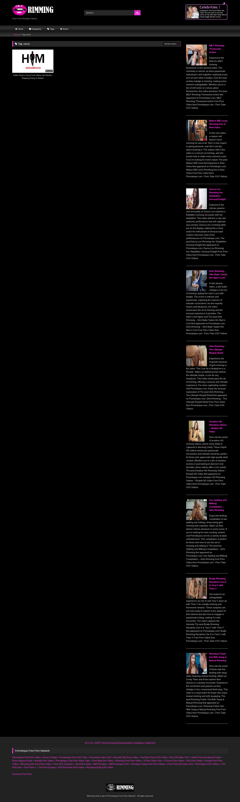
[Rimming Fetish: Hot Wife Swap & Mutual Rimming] (196, 673)
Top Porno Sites (83, 764)
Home (20, 29)
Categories (36, 29)
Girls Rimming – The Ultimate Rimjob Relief (217, 349)
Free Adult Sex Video (102, 761)
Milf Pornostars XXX (119, 764)
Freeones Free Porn (22, 774)
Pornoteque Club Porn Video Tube (73, 761)
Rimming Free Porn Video (128, 761)
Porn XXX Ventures (63, 764)
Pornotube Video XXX (100, 757)
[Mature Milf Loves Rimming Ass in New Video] (196, 140)
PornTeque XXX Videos (207, 764)
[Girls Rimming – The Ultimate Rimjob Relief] (196, 365)
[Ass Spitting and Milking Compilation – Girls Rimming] (196, 519)
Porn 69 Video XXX (179, 757)
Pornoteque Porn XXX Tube (73, 757)
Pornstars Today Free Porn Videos (148, 764)
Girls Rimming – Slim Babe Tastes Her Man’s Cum (218, 274)
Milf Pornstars (100, 764)
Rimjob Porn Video (44, 761)
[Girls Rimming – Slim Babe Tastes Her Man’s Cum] (196, 290)
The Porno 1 (30, 767)
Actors (65, 29)
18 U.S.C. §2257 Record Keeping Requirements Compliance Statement (120, 743)
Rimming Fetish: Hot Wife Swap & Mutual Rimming (218, 657)
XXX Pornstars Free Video (71, 767)
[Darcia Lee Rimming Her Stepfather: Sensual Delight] (196, 208)
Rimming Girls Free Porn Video (35, 764)
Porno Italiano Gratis (22, 761)
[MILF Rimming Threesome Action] (196, 64)
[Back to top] (231, 793)
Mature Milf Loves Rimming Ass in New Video (218, 124)
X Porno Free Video (174, 761)
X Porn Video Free (153, 761)
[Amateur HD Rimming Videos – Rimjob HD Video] (196, 441)
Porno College (50, 757)
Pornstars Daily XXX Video (99, 767)
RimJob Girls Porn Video (126, 757)
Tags (52, 29)
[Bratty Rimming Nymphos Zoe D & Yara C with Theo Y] (196, 598)
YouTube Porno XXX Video (153, 757)
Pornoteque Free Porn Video (26, 757)
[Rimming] (33, 10)
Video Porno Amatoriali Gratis (206, 757)
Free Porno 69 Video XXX (180, 764)
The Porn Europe (47, 767)
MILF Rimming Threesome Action (216, 48)
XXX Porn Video (194, 761)
